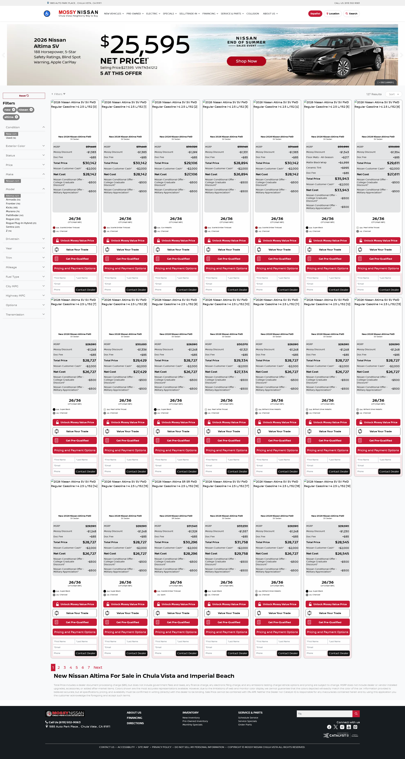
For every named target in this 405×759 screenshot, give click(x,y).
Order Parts (245, 724)
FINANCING (134, 717)
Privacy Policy (162, 747)
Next (98, 667)
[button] (47, 13)
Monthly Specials (192, 724)
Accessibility (126, 747)
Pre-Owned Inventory (195, 721)
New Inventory (191, 717)
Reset (22, 95)
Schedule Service (248, 717)
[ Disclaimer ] (386, 82)
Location (334, 13)
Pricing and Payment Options (74, 268)
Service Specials (247, 721)
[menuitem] (24, 134)
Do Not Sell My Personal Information (200, 747)
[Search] (356, 713)
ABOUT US (134, 712)
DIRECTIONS (135, 723)
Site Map (143, 747)
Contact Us (107, 747)
